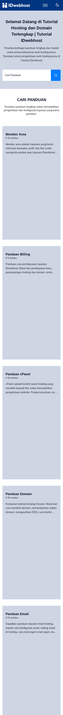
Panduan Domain (19, 494)
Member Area (16, 134)
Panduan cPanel (18, 374)
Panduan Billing (18, 254)
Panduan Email (17, 614)
